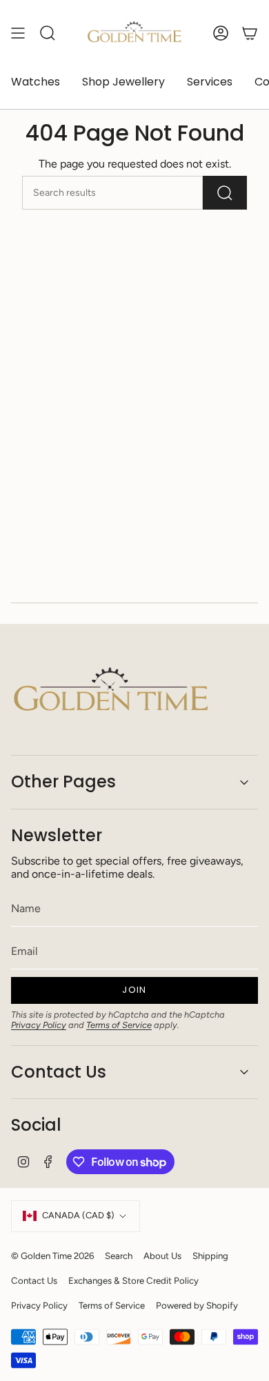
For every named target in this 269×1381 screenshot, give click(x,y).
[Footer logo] (111, 692)
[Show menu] (18, 33)
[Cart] (249, 33)
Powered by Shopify (197, 1305)
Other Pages (63, 781)
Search (118, 1255)
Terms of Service (119, 1025)
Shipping (210, 1255)
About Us (162, 1255)
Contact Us (58, 1071)
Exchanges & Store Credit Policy (133, 1280)
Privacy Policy (38, 1025)
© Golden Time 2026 (52, 1255)
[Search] (225, 193)
